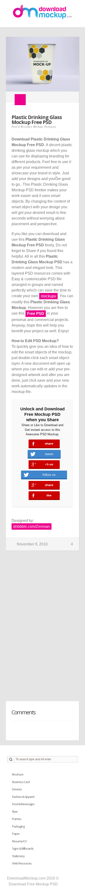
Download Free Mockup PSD (33, 884)
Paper (16, 834)
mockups (48, 296)
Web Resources (22, 863)
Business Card (21, 782)
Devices (17, 789)
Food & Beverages (22, 126)
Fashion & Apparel (23, 797)
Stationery (18, 856)
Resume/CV (19, 841)
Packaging (50, 126)
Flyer (15, 811)
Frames (16, 819)
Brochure (17, 774)
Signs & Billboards (23, 848)
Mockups (38, 126)
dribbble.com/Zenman (31, 526)
